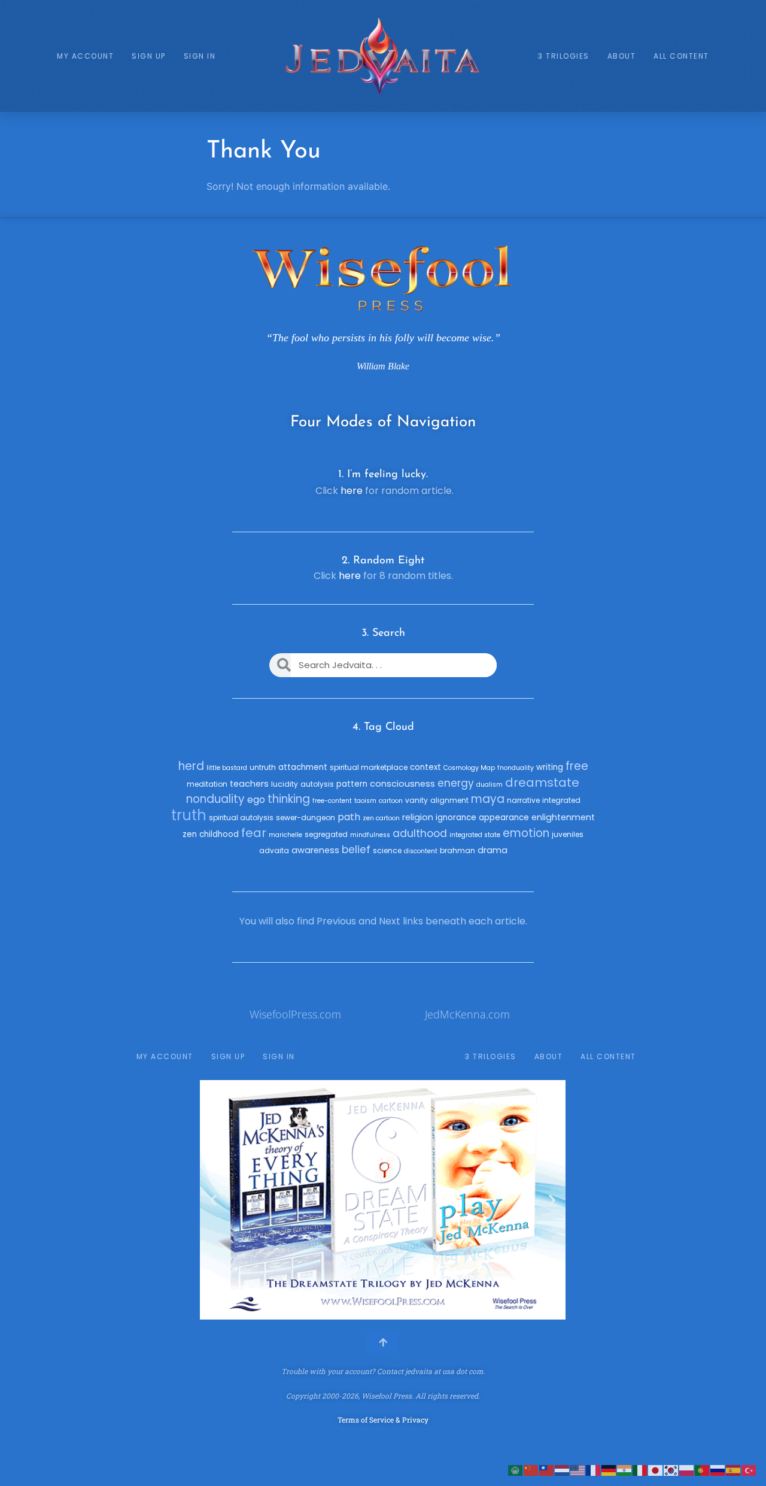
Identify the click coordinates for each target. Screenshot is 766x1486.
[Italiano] (640, 1469)
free (577, 766)
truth (188, 815)
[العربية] (516, 1469)
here (352, 491)
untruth (263, 767)
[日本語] (656, 1469)
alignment (449, 800)
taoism (365, 800)
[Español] (733, 1469)
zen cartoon (381, 818)
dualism (489, 784)
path (349, 817)
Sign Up (149, 56)
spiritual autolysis (241, 817)
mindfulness (370, 834)
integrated (561, 800)
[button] (213, 1200)
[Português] (702, 1469)
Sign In (200, 56)
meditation (207, 784)
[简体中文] (531, 1469)
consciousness (402, 784)
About (621, 56)
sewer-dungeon (305, 817)
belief (356, 849)
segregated (326, 834)
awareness (315, 850)
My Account (85, 56)
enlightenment (563, 817)
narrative (523, 800)
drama (492, 850)
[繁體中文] (547, 1469)
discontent (420, 851)
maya (487, 799)
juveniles (567, 834)
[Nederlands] (562, 1469)
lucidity (284, 784)
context (425, 767)
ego (256, 799)
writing (549, 767)
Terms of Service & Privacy (383, 1419)
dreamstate (542, 782)
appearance (504, 817)
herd (191, 766)
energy (455, 783)
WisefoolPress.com (295, 1014)
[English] (578, 1469)
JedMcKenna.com (467, 1014)
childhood (219, 834)
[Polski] (687, 1469)
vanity (416, 800)
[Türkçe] (749, 1469)
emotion (526, 833)
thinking (289, 799)
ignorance (456, 817)
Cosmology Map (469, 767)
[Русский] (718, 1469)
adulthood (420, 833)
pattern (351, 784)
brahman (457, 850)
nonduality (215, 799)
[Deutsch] (609, 1469)
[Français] (593, 1469)
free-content (332, 800)
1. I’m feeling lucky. (383, 474)
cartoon (391, 800)
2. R (351, 561)
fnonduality (515, 767)
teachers (249, 784)
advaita (274, 850)
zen (190, 834)
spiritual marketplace (369, 767)
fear (253, 832)
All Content (681, 56)
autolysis (317, 784)
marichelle (285, 834)
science (387, 850)
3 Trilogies (563, 56)
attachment (302, 767)
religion (417, 817)
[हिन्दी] (625, 1469)
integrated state (474, 834)
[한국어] (671, 1469)
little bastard (226, 767)
